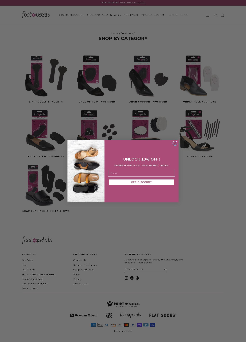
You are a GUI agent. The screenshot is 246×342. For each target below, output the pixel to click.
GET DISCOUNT (141, 182)
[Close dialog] (175, 143)
